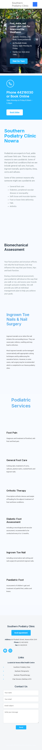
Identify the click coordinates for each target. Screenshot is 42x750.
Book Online (14, 112)
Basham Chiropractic (22, 671)
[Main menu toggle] (35, 4)
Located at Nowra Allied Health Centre (21, 662)
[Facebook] (5, 651)
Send (21, 727)
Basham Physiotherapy (22, 675)
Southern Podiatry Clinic (20, 4)
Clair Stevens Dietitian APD (21, 679)
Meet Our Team (19, 61)
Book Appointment (21, 633)
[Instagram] (10, 651)
